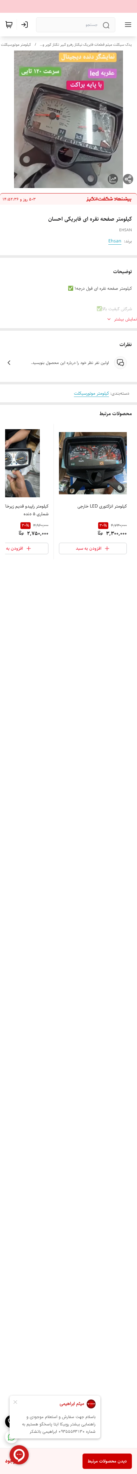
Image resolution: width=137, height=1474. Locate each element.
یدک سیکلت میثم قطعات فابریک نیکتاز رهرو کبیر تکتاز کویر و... (86, 45)
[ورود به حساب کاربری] (26, 24)
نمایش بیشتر (125, 319)
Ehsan (114, 241)
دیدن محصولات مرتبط (107, 1461)
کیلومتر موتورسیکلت (16, 45)
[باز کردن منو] (127, 25)
